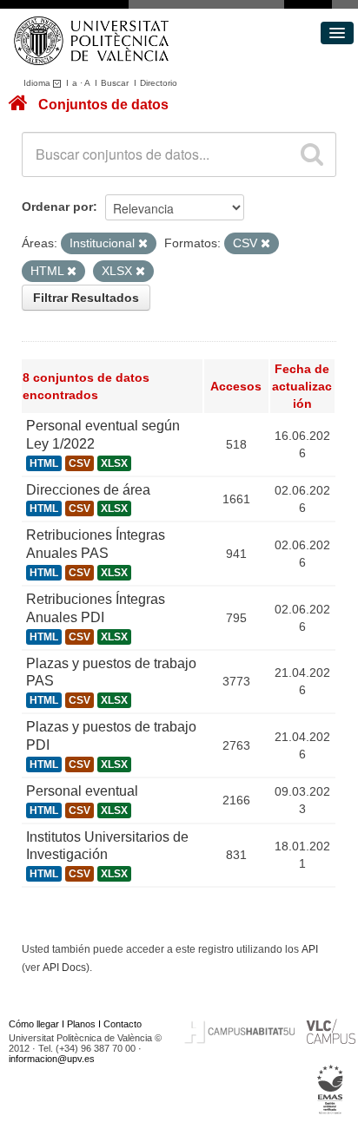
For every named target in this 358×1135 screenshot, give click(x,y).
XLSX (114, 463)
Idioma (38, 83)
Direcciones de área (88, 489)
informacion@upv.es (52, 1058)
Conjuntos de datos (103, 104)
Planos (81, 1024)
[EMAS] (330, 1090)
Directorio (158, 83)
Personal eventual (82, 791)
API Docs (64, 967)
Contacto (122, 1024)
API (310, 949)
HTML (44, 463)
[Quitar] (143, 244)
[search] (312, 154)
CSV (79, 463)
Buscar (115, 83)
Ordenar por (57, 206)
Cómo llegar (34, 1024)
